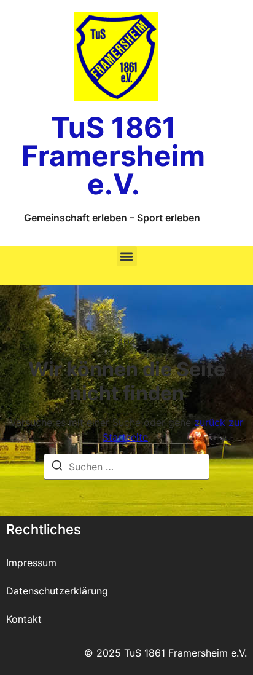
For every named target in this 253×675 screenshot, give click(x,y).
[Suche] (57, 467)
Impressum (31, 562)
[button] (127, 256)
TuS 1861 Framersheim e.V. (113, 155)
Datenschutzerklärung (57, 591)
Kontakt (24, 619)
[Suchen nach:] (126, 467)
